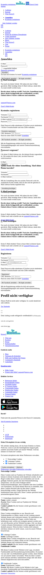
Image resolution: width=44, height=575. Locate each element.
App (6, 44)
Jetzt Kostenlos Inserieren (9, 421)
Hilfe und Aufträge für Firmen (15, 358)
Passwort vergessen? (8, 70)
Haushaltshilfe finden (12, 382)
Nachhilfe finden (10, 384)
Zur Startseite (5, 306)
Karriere (8, 340)
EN (2, 27)
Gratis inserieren (10, 36)
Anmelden (8, 52)
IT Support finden (11, 386)
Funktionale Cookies (14, 463)
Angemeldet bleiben (10, 68)
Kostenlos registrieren (8, 4)
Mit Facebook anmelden (9, 78)
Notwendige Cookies (14, 459)
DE (2, 25)
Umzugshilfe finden (11, 388)
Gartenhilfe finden (11, 392)
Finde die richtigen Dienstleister (15, 34)
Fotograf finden (10, 394)
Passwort (4, 66)
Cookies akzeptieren (8, 467)
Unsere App (9, 396)
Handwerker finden (11, 390)
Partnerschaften (10, 344)
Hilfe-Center (9, 370)
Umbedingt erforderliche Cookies (14, 498)
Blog (6, 354)
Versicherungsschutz (12, 346)
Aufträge (8, 10)
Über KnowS (9, 14)
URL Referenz (6, 133)
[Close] (2, 81)
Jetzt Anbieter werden (12, 38)
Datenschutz (9, 436)
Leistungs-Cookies (13, 461)
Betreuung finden (11, 381)
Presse (7, 46)
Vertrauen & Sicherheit (13, 356)
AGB (7, 435)
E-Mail (3, 64)
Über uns (8, 338)
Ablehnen (19, 467)
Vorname (4, 115)
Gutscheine (9, 362)
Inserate (7, 12)
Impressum (8, 438)
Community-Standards (12, 360)
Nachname (4, 117)
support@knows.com (8, 103)
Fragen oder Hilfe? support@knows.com (19, 372)
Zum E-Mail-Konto (7, 106)
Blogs (7, 40)
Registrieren (5, 274)
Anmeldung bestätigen (8, 188)
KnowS (32, 4)
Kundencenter (6, 366)
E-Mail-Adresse (6, 119)
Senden (4, 164)
